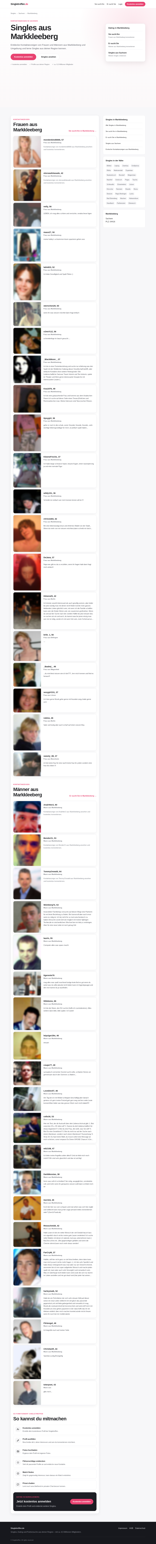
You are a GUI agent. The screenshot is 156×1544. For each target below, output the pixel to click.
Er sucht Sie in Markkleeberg (116, 137)
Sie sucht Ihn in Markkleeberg (116, 131)
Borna (136, 189)
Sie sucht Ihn (99, 4)
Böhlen (109, 166)
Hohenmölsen (133, 198)
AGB (131, 1528)
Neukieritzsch (111, 175)
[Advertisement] (78, 83)
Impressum (122, 1528)
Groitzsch (118, 180)
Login (120, 4)
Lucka (132, 194)
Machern (123, 198)
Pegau (127, 180)
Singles (13, 13)
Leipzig (117, 166)
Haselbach (110, 203)
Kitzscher (110, 189)
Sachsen (22, 13)
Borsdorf (122, 175)
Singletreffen (19, 4)
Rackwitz (119, 189)
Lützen (131, 184)
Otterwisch (132, 203)
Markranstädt (118, 170)
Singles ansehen (48, 57)
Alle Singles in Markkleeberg (116, 125)
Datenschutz (140, 1528)
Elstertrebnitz (121, 184)
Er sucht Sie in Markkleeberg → (83, 796)
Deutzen (109, 194)
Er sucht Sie (111, 4)
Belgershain (132, 175)
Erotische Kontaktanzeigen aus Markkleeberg (122, 149)
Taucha (134, 180)
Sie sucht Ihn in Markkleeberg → (83, 131)
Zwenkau (125, 166)
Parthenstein (121, 203)
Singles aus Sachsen (113, 143)
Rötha (109, 170)
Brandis (128, 189)
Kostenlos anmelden (135, 4)
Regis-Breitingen (120, 194)
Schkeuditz (110, 184)
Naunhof (109, 180)
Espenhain (129, 170)
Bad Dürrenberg (112, 198)
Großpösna (135, 166)
